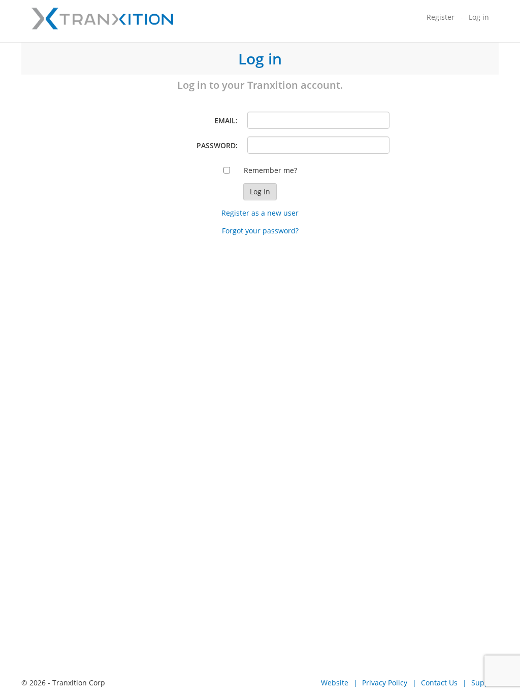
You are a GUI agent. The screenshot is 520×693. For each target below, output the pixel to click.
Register (440, 17)
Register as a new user (260, 213)
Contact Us (439, 682)
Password (216, 145)
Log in (479, 17)
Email (225, 120)
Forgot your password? (260, 230)
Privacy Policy (384, 682)
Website (334, 682)
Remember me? (270, 170)
